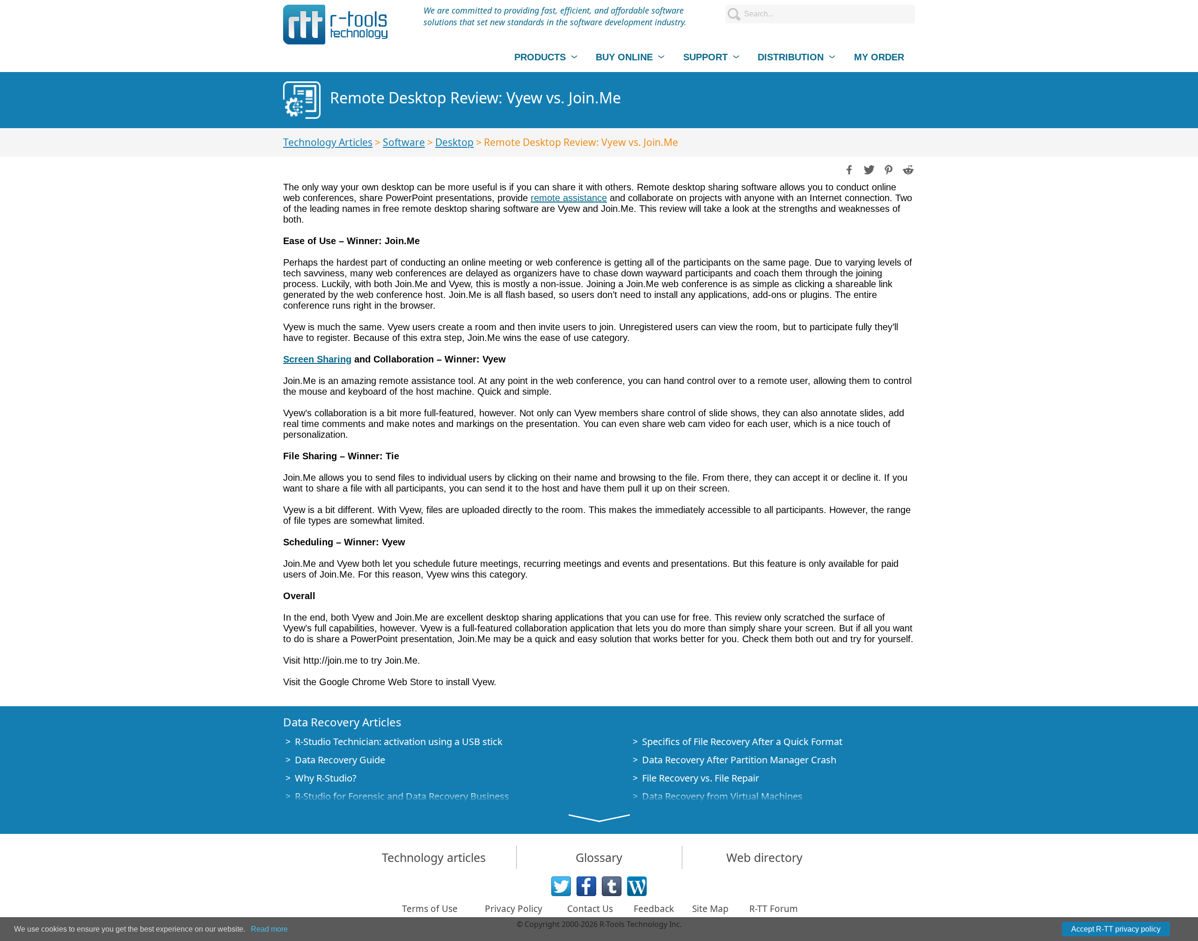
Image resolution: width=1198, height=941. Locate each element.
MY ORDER (879, 57)
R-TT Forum (773, 909)
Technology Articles (328, 142)
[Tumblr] (611, 886)
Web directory (764, 857)
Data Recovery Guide (340, 759)
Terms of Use (430, 909)
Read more (269, 929)
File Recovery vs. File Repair (700, 778)
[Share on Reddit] (907, 168)
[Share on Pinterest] (887, 168)
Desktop (454, 142)
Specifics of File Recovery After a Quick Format (742, 741)
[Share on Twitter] (868, 168)
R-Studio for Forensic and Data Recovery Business (402, 796)
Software (404, 142)
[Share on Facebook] (848, 168)
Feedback (654, 909)
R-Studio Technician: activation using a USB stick (399, 741)
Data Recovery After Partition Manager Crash (739, 759)
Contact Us (590, 909)
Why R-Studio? (326, 778)
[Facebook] (586, 886)
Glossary (599, 857)
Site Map (710, 909)
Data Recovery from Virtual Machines (722, 796)
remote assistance (569, 198)
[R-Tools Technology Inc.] (335, 24)
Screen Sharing (317, 359)
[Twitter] (561, 886)
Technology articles (434, 857)
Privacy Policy (513, 909)
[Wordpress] (637, 886)
